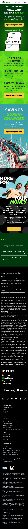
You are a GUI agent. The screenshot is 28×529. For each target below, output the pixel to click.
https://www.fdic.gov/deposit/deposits (10, 312)
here (2, 300)
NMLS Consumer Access (12, 483)
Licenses (4, 483)
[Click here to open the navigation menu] (25, 2)
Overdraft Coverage (8, 325)
